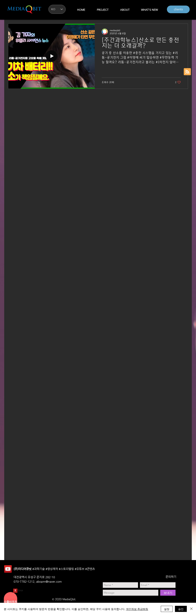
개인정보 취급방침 (137, 609)
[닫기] (191, 609)
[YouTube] (8, 569)
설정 (166, 609)
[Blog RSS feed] (187, 72)
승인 (181, 609)
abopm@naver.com (49, 581)
